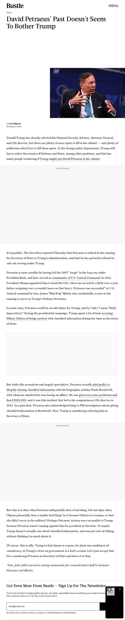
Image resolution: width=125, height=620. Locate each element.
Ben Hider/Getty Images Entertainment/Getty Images (123, 93)
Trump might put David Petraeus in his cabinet (70, 159)
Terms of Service (54, 613)
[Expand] (109, 589)
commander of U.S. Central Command (76, 278)
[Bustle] (15, 5)
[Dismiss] (119, 589)
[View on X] (62, 354)
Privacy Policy (70, 613)
